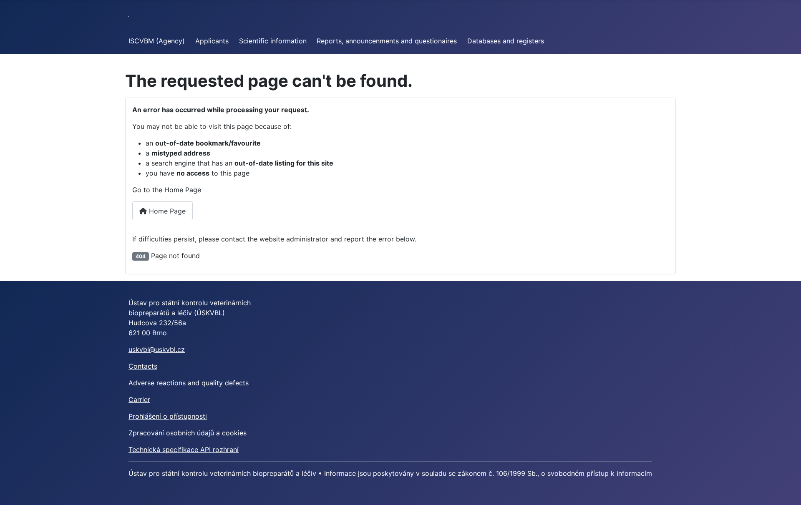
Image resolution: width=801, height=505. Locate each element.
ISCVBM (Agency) (156, 41)
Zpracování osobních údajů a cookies (187, 433)
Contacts (142, 366)
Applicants (212, 41)
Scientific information (273, 41)
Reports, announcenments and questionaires (387, 41)
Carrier (139, 399)
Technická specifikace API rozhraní (183, 449)
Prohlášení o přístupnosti (167, 416)
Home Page (166, 211)
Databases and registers (505, 41)
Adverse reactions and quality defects (188, 383)
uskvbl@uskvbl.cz (156, 349)
